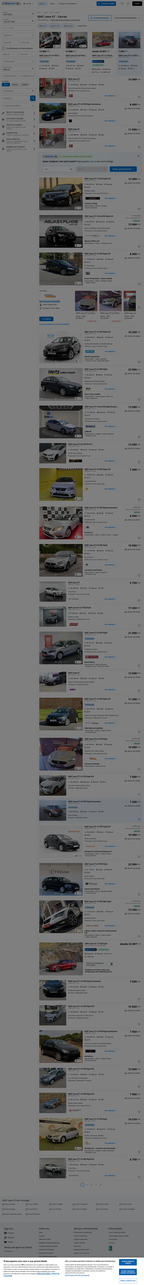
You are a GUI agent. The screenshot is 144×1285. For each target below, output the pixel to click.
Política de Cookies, (44, 1274)
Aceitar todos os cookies (128, 1262)
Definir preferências (128, 1281)
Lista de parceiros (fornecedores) (77, 1275)
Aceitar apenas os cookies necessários (128, 1272)
